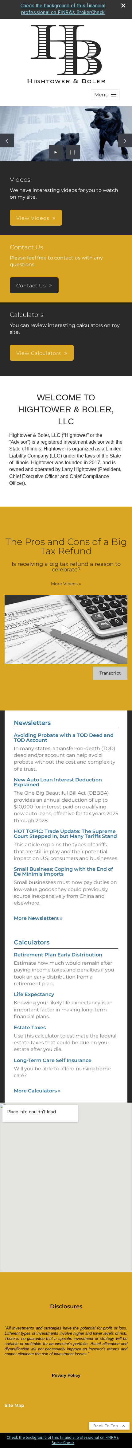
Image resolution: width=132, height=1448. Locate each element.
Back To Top (106, 1425)
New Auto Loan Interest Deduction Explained (58, 782)
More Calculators (37, 1091)
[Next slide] (125, 140)
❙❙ (73, 152)
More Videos (66, 584)
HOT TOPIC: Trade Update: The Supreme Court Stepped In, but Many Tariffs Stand (65, 833)
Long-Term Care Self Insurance (52, 1060)
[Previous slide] (7, 140)
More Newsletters (38, 918)
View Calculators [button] (38, 353)
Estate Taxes (30, 1027)
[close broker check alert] (123, 5)
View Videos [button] (32, 218)
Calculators (31, 942)
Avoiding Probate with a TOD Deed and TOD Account (64, 737)
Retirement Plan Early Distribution (58, 955)
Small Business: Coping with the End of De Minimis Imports (63, 871)
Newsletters (32, 722)
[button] (105, 94)
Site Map (14, 1405)
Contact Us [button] (31, 286)
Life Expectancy (34, 994)
